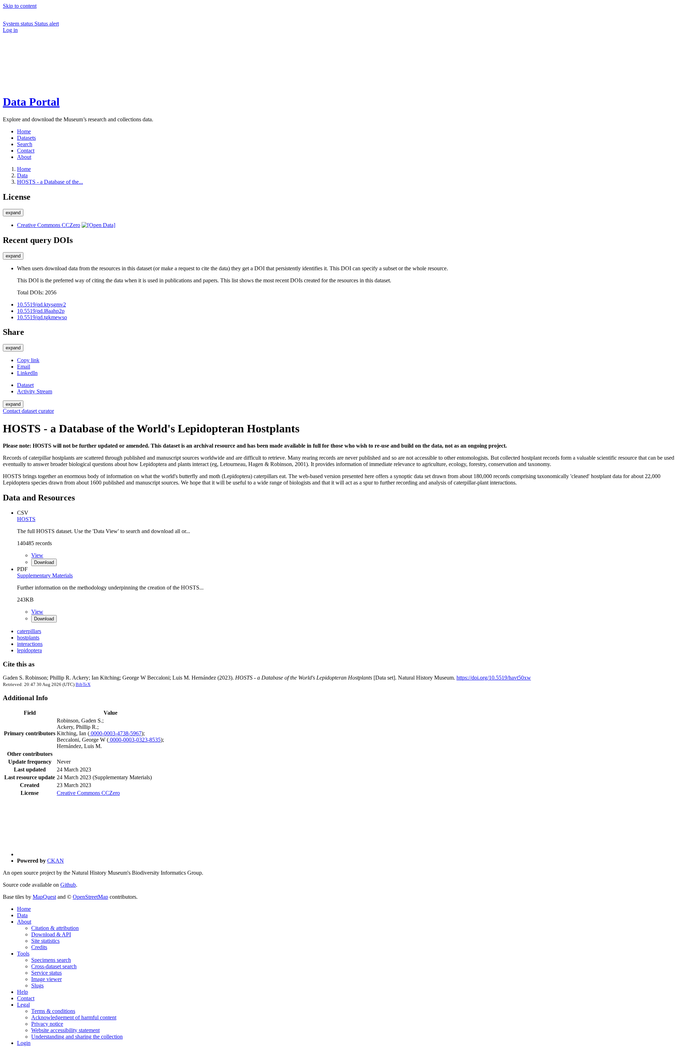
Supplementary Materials (45, 575)
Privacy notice (47, 1024)
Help (22, 992)
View (37, 555)
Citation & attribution (55, 928)
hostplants (28, 638)
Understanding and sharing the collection (77, 1037)
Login (24, 1043)
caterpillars (29, 631)
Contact (25, 998)
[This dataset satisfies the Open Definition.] (98, 225)
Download (44, 562)
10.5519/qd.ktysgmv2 (41, 304)
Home (24, 909)
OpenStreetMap (90, 897)
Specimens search (51, 960)
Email (23, 367)
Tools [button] (23, 954)
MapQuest (44, 897)
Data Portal (31, 101)
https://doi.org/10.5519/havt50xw (493, 678)
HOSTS (26, 519)
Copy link (28, 360)
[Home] (56, 85)
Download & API (51, 934)
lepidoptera (29, 650)
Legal (23, 1005)
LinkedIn (27, 373)
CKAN (55, 861)
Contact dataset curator (28, 411)
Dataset (25, 385)
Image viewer (46, 979)
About (24, 922)
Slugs (37, 985)
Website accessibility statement (65, 1030)
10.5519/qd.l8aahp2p (41, 311)
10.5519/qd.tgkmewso (42, 317)
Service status (46, 973)
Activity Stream (34, 391)
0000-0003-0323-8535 (135, 740)
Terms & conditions (53, 1011)
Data (22, 175)
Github (68, 885)
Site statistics (45, 941)
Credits (39, 947)
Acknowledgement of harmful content (73, 1017)
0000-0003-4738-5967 (115, 733)
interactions (30, 644)
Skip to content (20, 6)
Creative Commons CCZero (48, 225)
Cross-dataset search (54, 966)
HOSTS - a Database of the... (50, 182)
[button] (56, 60)
